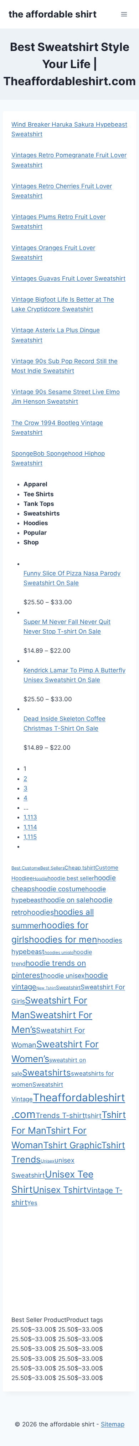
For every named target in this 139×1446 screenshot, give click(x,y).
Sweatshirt (68, 987)
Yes (32, 1202)
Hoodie (40, 878)
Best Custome (25, 868)
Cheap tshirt (80, 868)
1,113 (30, 817)
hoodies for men (63, 939)
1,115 (30, 836)
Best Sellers (52, 868)
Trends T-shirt (60, 1115)
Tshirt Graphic (72, 1145)
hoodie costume (60, 889)
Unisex (48, 1161)
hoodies (40, 912)
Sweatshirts (46, 1072)
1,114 (30, 827)
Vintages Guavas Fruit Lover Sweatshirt (68, 278)
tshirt (93, 1115)
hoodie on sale (66, 900)
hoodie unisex (64, 975)
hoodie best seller (70, 878)
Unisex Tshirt (60, 1189)
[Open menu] (123, 14)
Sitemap (112, 1424)
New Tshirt (46, 988)
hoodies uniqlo (59, 952)
